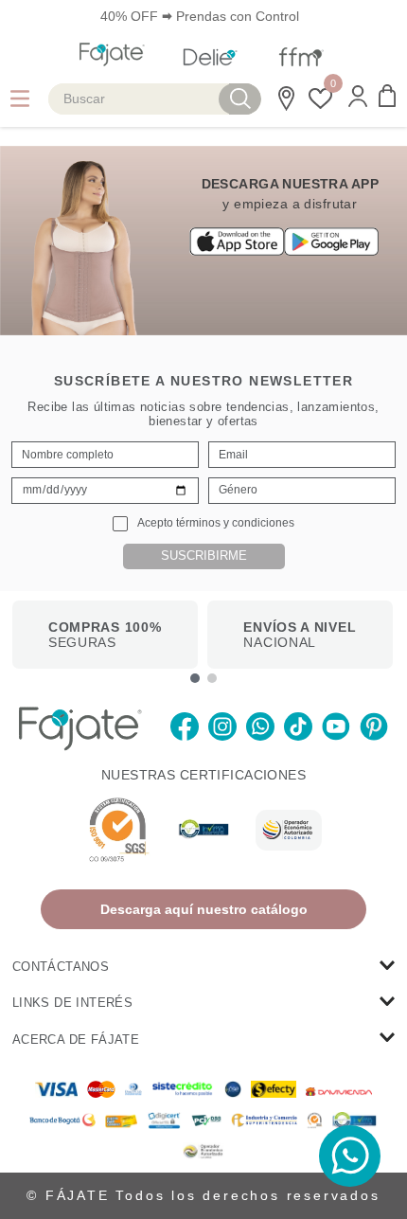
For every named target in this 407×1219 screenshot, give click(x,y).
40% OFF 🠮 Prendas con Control (199, 16)
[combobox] (154, 99)
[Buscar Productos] (240, 99)
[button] (357, 98)
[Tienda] (283, 98)
